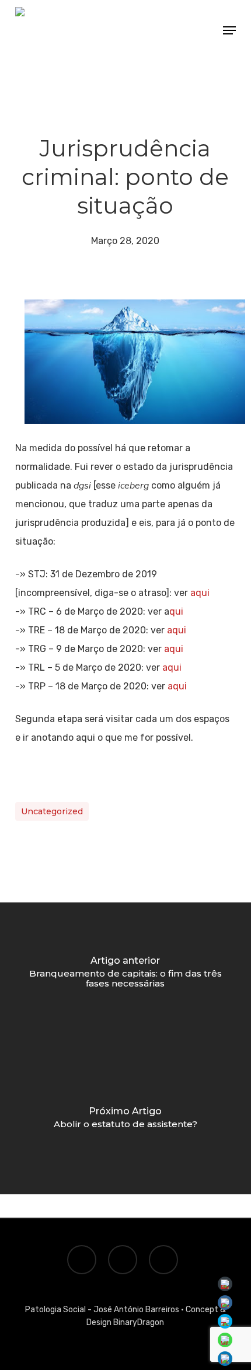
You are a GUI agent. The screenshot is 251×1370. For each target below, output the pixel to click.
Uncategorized (52, 811)
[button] (229, 30)
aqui (200, 592)
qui (176, 611)
